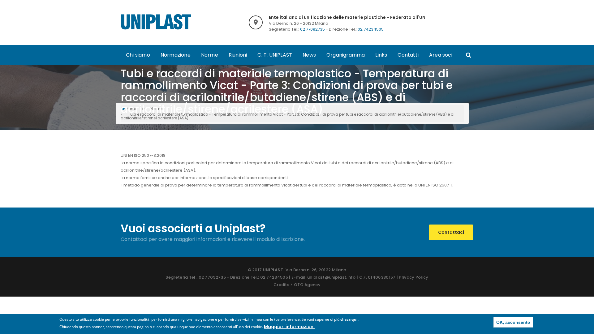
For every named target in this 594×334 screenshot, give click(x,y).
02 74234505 (371, 29)
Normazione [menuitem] (176, 54)
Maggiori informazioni (289, 326)
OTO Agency (307, 285)
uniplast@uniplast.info (331, 277)
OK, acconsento (513, 322)
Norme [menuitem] (209, 54)
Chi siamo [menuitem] (138, 54)
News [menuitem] (309, 54)
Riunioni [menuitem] (238, 54)
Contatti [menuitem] (408, 54)
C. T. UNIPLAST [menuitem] (274, 54)
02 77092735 (312, 29)
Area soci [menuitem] (440, 54)
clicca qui (349, 319)
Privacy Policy (413, 277)
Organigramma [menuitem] (345, 54)
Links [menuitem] (381, 54)
